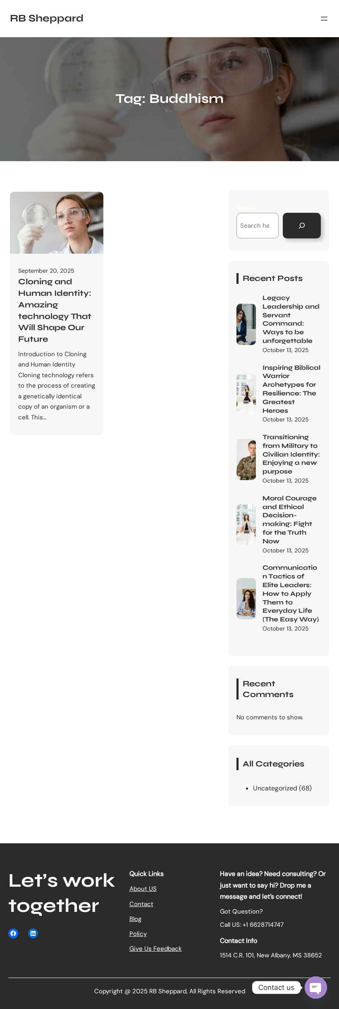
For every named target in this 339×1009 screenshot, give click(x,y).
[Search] (302, 225)
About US (143, 889)
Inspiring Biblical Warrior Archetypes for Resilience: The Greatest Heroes (291, 389)
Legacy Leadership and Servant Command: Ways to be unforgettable (291, 319)
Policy (138, 934)
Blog (135, 919)
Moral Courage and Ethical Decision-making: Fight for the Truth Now (290, 519)
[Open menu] (324, 19)
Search (246, 207)
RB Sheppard (47, 18)
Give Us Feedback (155, 949)
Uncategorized (275, 788)
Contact (141, 904)
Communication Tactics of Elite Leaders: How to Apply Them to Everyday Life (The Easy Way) (291, 593)
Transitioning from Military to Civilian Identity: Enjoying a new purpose (291, 454)
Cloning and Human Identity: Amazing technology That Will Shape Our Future (54, 310)
